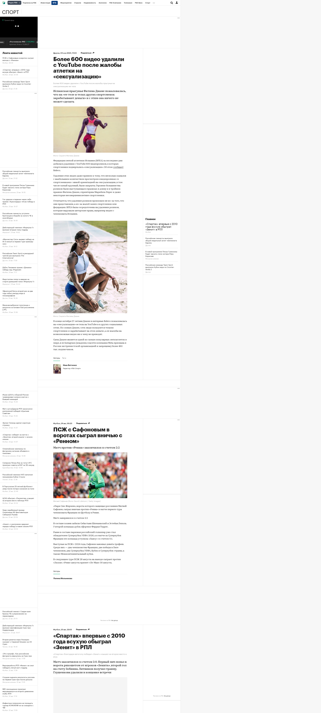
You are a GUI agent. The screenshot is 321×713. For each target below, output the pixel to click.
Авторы (56, 357)
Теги (64, 357)
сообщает (118, 167)
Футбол (148, 232)
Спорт (10, 11)
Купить (28, 42)
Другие (56, 53)
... (154, 2)
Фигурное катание (152, 258)
